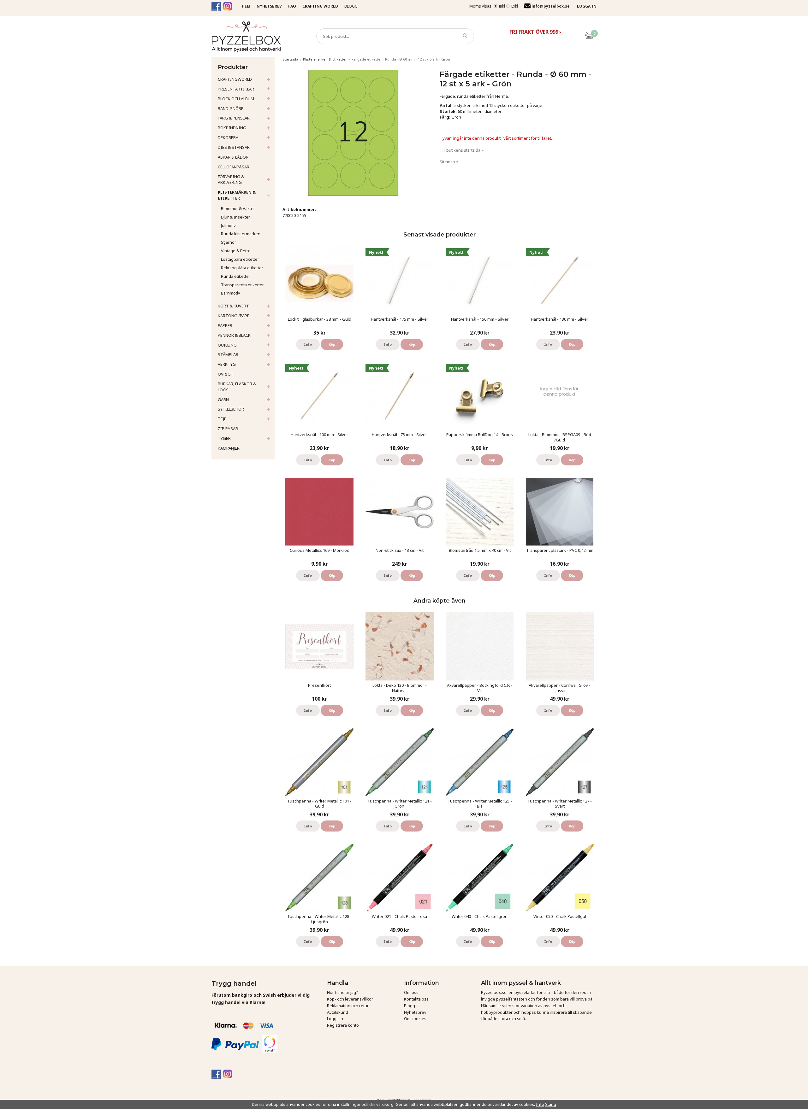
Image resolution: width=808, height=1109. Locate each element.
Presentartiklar (236, 89)
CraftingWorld (235, 79)
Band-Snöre (230, 108)
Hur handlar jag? (342, 992)
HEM (246, 6)
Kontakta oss (416, 999)
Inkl (502, 6)
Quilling (227, 345)
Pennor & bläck (234, 335)
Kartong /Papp (234, 315)
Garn (223, 399)
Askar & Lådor (233, 157)
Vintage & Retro (236, 251)
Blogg (351, 6)
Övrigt (226, 374)
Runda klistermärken (240, 233)
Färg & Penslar (234, 118)
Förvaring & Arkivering (231, 179)
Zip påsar (228, 428)
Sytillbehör (231, 409)
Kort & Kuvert (233, 306)
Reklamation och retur (348, 1005)
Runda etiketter (235, 276)
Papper (225, 325)
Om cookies (415, 1018)
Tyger (224, 438)
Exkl (514, 6)
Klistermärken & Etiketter (237, 195)
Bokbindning (232, 128)
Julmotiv (228, 225)
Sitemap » (449, 162)
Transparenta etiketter (242, 285)
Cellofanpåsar (233, 167)
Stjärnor (228, 242)
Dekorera (228, 137)
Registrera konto (343, 1025)
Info (308, 344)
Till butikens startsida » (462, 150)
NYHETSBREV (269, 6)
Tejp (222, 419)
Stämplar (228, 354)
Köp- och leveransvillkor (350, 999)
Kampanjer (229, 448)
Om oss (411, 992)
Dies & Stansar (234, 147)
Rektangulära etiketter (242, 268)
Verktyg (227, 364)
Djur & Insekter (235, 217)
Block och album (236, 99)
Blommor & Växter (238, 208)
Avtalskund (337, 1012)
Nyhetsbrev (415, 1012)
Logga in (335, 1018)
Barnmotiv (230, 293)
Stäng (550, 1104)
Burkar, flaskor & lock (237, 387)
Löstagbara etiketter (240, 259)
